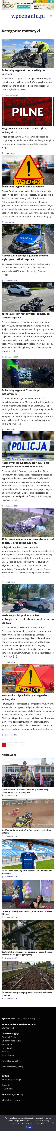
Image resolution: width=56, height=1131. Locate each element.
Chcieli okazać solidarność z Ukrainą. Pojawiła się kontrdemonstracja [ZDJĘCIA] (25, 790)
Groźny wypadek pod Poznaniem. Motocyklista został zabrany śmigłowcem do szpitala (28, 619)
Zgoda (28, 1127)
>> (22, 745)
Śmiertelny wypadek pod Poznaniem (23, 186)
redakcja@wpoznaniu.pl (11, 1079)
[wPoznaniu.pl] (28, 16)
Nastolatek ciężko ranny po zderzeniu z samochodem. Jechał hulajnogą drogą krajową (27, 953)
